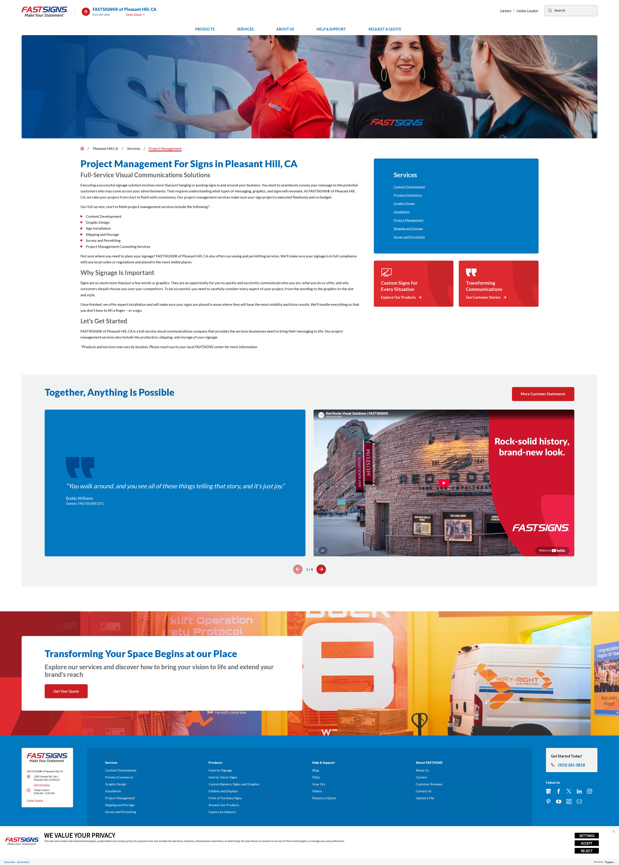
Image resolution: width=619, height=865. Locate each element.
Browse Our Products (224, 805)
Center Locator (527, 10)
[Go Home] (82, 148)
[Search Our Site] (550, 11)
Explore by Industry (222, 812)
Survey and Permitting (120, 812)
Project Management (120, 798)
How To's (318, 784)
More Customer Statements (543, 394)
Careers (505, 10)
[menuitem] (456, 187)
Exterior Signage (220, 770)
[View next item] (321, 569)
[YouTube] (558, 801)
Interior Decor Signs (223, 777)
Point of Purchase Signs (225, 798)
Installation (113, 791)
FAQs (316, 777)
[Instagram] (589, 791)
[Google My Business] (548, 791)
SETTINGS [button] (586, 835)
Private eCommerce (119, 777)
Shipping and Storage (119, 805)
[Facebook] (558, 791)
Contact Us (424, 791)
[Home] (45, 12)
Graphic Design (115, 784)
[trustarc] (610, 862)
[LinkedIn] (579, 791)
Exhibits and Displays (223, 791)
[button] (613, 831)
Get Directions (42, 784)
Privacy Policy (9, 862)
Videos (317, 791)
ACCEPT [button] (587, 843)
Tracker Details (23, 862)
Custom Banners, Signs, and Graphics (234, 784)
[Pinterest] (548, 801)
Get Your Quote (66, 691)
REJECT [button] (587, 851)
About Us (422, 770)
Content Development (121, 770)
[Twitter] (568, 791)
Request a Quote (324, 798)
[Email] (579, 801)
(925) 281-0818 (101, 14)
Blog (315, 770)
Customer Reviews (429, 784)
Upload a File (425, 798)
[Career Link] (568, 801)
